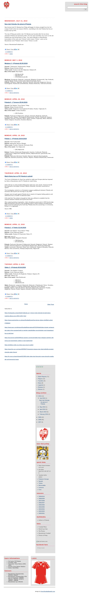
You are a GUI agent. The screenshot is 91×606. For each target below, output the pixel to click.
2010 (39, 396)
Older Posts (50, 304)
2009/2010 (42, 496)
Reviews (40, 387)
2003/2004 (42, 509)
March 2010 (43, 411)
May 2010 (42, 407)
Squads (41, 481)
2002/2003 (42, 511)
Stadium (15, 13)
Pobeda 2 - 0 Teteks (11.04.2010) (15, 227)
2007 (39, 422)
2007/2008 (42, 500)
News (11, 53)
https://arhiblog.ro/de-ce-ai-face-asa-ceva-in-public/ (19, 345)
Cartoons (41, 487)
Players (40, 378)
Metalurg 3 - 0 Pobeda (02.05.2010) (16, 63)
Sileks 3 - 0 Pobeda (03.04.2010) (15, 267)
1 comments (9, 164)
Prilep (23, 13)
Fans (40, 489)
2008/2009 (42, 498)
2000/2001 (42, 513)
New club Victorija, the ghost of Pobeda (18, 24)
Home (7, 13)
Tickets (40, 483)
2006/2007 (42, 502)
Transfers (40, 381)
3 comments (9, 51)
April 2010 (42, 409)
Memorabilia (42, 485)
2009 (39, 417)
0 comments (9, 90)
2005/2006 (42, 505)
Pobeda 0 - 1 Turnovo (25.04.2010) (16, 102)
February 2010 (44, 414)
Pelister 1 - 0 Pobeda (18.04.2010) (16, 138)
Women (40, 389)
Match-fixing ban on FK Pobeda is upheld (18, 176)
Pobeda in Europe (44, 479)
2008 (39, 419)
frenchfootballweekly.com (48, 591)
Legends (40, 385)
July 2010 (42, 398)
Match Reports (14, 92)
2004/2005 (42, 507)
